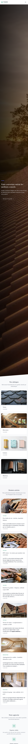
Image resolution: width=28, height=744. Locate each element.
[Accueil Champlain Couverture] (6, 2)
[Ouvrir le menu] (25, 2)
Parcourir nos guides (7, 198)
